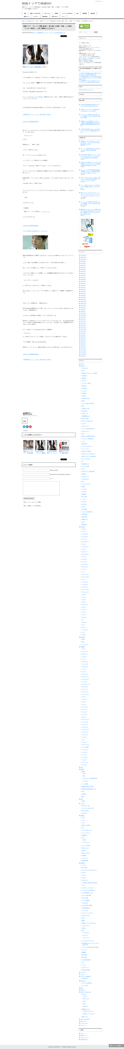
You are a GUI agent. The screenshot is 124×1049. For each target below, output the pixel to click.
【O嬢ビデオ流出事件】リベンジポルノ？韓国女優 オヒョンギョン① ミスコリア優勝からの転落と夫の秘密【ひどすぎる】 (91, 164)
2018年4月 (83, 309)
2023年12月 (83, 255)
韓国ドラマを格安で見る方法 (88, 436)
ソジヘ (83, 571)
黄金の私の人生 (85, 463)
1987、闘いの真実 (85, 1019)
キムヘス (84, 549)
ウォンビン (84, 656)
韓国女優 (93, 13)
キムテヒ (35, 155)
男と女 (83, 918)
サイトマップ (99, 1)
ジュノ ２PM (85, 985)
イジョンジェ (85, 674)
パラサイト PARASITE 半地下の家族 (90, 947)
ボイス (83, 521)
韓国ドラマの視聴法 (86, 451)
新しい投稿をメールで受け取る (32, 505)
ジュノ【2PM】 (85, 747)
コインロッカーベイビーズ (88, 940)
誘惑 (83, 405)
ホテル (83, 837)
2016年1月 (83, 348)
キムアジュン (85, 566)
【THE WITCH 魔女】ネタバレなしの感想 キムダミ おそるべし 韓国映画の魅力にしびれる (90, 131)
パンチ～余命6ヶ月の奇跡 (88, 403)
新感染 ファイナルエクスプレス (89, 923)
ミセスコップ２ (85, 431)
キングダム (84, 489)
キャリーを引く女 (86, 458)
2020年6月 (83, 267)
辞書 (83, 796)
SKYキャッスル (85, 476)
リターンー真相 (85, 466)
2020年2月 (83, 275)
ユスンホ (84, 716)
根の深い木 (84, 385)
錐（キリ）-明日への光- (87, 421)
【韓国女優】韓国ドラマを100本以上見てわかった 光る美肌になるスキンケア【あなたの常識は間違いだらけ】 (90, 78)
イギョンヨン (85, 732)
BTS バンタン (47, 13)
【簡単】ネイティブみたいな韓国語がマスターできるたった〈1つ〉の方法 (90, 110)
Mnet (84, 1003)
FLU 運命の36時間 (86, 959)
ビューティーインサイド (87, 913)
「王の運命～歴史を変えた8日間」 (90, 882)
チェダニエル (85, 666)
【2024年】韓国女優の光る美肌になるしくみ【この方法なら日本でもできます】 (90, 105)
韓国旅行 (83, 815)
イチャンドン (86, 937)
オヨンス (84, 627)
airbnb (84, 839)
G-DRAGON (84, 978)
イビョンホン (85, 706)
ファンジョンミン (86, 684)
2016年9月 (83, 331)
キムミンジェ (85, 727)
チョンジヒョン (85, 546)
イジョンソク (45, 211)
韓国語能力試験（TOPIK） (88, 786)
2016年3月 (83, 343)
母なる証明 (84, 957)
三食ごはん (84, 813)
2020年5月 (83, 269)
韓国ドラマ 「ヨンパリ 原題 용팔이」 (33, 67)
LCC (83, 827)
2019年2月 (83, 297)
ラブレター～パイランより (88, 887)
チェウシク (84, 764)
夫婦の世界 (84, 514)
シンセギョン (85, 584)
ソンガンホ (84, 752)
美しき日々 (84, 504)
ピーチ (83, 817)
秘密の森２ (84, 524)
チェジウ (84, 544)
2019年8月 (83, 285)
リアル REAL (85, 902)
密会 (83, 370)
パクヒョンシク (85, 729)
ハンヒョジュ (85, 564)
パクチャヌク (86, 932)
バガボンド (84, 491)
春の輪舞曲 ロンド (86, 416)
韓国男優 (84, 13)
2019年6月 (83, 289)
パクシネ (84, 556)
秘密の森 (84, 474)
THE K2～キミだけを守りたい (89, 453)
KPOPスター (83, 981)
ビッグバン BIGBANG (67, 13)
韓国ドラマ (26, 16)
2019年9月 (83, 283)
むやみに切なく (85, 479)
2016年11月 (83, 327)
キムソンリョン (85, 574)
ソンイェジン (85, 629)
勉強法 (83, 771)
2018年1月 (83, 313)
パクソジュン (85, 762)
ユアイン (84, 648)
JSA (83, 962)
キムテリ (84, 609)
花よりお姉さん (85, 810)
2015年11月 (83, 352)
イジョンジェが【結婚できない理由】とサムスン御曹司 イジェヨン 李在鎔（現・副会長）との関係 (90, 116)
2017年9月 (83, 317)
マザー (83, 468)
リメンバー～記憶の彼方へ (88, 438)
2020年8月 (83, 263)
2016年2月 (83, 346)
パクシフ (84, 671)
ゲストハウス (86, 842)
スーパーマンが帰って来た (88, 808)
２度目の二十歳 (85, 408)
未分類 (82, 364)
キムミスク (84, 559)
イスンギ (84, 704)
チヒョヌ (84, 701)
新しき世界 (84, 867)
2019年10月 (83, 281)
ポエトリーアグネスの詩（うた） (89, 870)
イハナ (83, 632)
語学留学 (84, 794)
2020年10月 (83, 259)
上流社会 (84, 395)
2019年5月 (83, 291)
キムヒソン (84, 617)
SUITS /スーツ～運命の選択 (88, 471)
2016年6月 (83, 337)
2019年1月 (83, 299)
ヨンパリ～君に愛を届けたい (57, 32)
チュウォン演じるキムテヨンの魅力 (32, 97)
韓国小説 (83, 990)
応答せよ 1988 (85, 418)
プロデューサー (85, 426)
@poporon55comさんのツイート (86, 89)
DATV (84, 1001)
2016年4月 (83, 341)
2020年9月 (83, 261)
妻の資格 (84, 378)
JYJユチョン (85, 653)
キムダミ (84, 634)
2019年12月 (83, 279)
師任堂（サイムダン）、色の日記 (89, 373)
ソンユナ (84, 594)
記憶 (83, 433)
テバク (83, 441)
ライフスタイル (84, 1023)
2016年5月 (83, 339)
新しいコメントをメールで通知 (32, 502)
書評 (82, 988)
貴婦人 (83, 400)
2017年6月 (83, 323)
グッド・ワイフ (85, 448)
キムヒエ (84, 528)
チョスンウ (84, 742)
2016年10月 (83, 329)
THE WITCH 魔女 (86, 969)
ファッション (85, 644)
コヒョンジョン (85, 554)
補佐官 (83, 486)
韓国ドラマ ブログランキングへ (30, 415)
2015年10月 (83, 354)
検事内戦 (84, 494)
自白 (83, 481)
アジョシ (84, 964)
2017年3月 (83, 325)
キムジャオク (85, 533)
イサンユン (84, 699)
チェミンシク (85, 724)
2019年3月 (83, 295)
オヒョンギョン (85, 541)
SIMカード (84, 850)
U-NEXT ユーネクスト (88, 1011)
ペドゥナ (84, 612)
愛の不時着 (84, 516)
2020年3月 (83, 273)
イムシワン (84, 737)
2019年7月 (83, 287)
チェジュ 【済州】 (86, 845)
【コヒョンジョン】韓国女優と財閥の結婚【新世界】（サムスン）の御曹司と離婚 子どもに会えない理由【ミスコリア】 (90, 171)
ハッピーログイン (86, 925)
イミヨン (84, 599)
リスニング (85, 780)
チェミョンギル (85, 576)
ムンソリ (84, 569)
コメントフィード (85, 1037)
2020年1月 (83, 277)
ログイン (83, 1033)
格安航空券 (44, 16)
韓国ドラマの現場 (86, 825)
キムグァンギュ (85, 744)
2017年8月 (83, 319)
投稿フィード (84, 1035)
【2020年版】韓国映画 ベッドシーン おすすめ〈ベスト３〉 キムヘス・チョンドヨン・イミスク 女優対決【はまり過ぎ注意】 (91, 156)
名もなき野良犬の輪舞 (87, 905)
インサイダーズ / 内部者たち (88, 890)
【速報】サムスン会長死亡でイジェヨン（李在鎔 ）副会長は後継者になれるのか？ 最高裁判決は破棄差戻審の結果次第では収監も (90, 123)
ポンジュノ (85, 935)
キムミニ (84, 607)
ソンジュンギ (85, 721)
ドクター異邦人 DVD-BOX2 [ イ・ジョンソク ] (35, 231)
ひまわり (84, 877)
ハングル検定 (85, 783)
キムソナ (84, 614)
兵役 (77, 13)
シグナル (84, 423)
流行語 (83, 639)
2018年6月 (83, 307)
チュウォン (46, 32)
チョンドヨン (85, 586)
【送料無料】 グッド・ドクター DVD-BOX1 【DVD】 (37, 114)
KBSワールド (86, 998)
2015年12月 (83, 350)
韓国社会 (83, 637)
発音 (84, 775)
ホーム (63, 16)
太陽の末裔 (84, 443)
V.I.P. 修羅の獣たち (86, 907)
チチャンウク (85, 749)
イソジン (84, 658)
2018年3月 (83, 311)
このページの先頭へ (116, 1045)
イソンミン (84, 714)
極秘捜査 (84, 952)
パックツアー (85, 858)
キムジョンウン (85, 591)
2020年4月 (83, 271)
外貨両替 (84, 855)
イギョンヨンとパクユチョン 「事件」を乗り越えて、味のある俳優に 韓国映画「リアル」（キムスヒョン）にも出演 (90, 179)
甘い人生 (84, 501)
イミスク (84, 596)
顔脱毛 (83, 801)
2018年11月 (83, 303)
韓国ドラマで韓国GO (36, 3)
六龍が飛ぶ (84, 388)
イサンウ (84, 696)
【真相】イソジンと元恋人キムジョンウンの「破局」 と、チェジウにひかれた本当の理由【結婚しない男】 (90, 142)
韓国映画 (83, 863)
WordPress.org (84, 1039)
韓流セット (85, 1006)
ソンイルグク (85, 664)
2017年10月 (83, 315)
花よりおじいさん (86, 805)
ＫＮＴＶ (85, 996)
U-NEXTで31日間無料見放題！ (31, 121)
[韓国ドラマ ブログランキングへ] (27, 413)
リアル (83, 885)
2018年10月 (83, 305)
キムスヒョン (85, 661)
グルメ (83, 822)
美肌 (25, 13)
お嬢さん (84, 928)
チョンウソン (85, 734)
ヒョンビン (84, 759)
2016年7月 (83, 335)
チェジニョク (85, 691)
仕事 (83, 791)
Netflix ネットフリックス (88, 1013)
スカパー (84, 994)
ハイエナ (84, 499)
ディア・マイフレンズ (87, 446)
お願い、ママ (85, 413)
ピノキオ (84, 390)
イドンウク (84, 681)
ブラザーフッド (85, 967)
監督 (83, 930)
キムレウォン (85, 686)
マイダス (84, 380)
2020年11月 (83, 257)
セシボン (84, 872)
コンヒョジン (85, 581)
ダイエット (83, 1025)
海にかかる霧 (85, 897)
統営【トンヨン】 (86, 853)
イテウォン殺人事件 (86, 895)
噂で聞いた (84, 393)
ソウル (83, 820)
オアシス (84, 875)
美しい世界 (84, 496)
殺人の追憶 (84, 954)
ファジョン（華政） (86, 383)
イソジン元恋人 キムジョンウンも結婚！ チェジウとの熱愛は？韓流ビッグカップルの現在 (90, 187)
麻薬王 (83, 920)
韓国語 (56, 13)
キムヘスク (84, 539)
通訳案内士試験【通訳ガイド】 (89, 789)
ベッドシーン (85, 910)
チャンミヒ (84, 561)
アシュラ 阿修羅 (85, 900)
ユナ (83, 619)
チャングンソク (85, 719)
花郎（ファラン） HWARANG (89, 456)
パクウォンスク (85, 589)
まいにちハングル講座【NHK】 (90, 778)
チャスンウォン (85, 676)
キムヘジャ (84, 622)
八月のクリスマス (86, 915)
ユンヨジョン (85, 536)
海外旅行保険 (85, 860)
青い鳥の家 (84, 411)
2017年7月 (83, 321)
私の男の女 (84, 375)
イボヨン (84, 602)
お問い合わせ (55, 16)
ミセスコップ (85, 368)
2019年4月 (83, 293)
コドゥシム (84, 551)
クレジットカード (86, 832)
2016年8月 (83, 333)
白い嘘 (83, 506)
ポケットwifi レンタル (87, 830)
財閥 (83, 641)
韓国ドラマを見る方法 (35, 13)
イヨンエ (84, 531)
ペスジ (83, 624)
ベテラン (84, 865)
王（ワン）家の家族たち (87, 511)
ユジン (83, 579)
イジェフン (84, 711)
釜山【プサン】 (85, 847)
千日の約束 (84, 509)
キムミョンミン (85, 679)
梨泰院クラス (85, 519)
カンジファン (85, 689)
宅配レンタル (85, 1016)
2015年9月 (83, 356)
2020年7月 (83, 265)
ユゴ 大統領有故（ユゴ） (87, 892)
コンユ (83, 739)
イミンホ (84, 669)
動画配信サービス (86, 1009)
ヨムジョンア (85, 604)
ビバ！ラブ (84, 949)
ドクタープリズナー (86, 484)
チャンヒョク (85, 757)
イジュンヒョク (85, 694)
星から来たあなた (86, 398)
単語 (84, 773)
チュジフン (84, 754)
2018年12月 (83, 301)
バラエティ (35, 16)
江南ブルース (85, 880)
